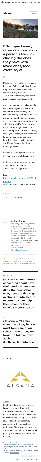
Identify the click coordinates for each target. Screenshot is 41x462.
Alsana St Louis (15, 263)
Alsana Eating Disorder (17, 261)
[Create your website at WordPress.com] (20, 2)
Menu (34, 13)
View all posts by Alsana (19, 250)
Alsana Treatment (28, 263)
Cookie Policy (14, 453)
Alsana (7, 13)
